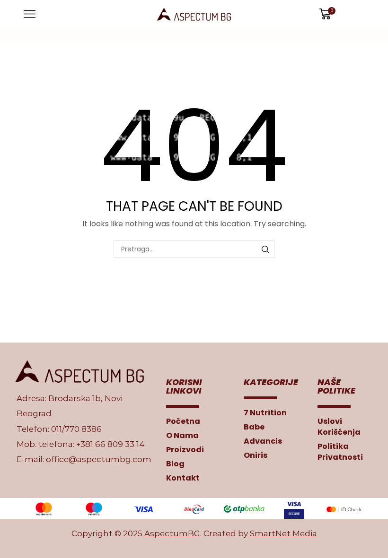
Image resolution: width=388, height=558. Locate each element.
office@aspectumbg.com (98, 459)
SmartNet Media (283, 533)
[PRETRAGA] (265, 249)
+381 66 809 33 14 (110, 444)
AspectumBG (172, 533)
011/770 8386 (76, 429)
